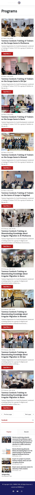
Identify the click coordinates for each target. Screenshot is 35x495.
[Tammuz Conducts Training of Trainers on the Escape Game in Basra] (17, 104)
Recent (26, 432)
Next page (28, 414)
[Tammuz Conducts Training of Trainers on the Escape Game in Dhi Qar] (17, 66)
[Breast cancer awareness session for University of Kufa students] (6, 469)
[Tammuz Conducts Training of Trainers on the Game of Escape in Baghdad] (17, 180)
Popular (9, 432)
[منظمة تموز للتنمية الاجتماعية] (14, 2)
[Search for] (33, 3)
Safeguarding (5, 474)
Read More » (7, 53)
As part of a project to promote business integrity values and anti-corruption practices (22, 460)
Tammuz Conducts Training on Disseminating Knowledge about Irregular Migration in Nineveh (14, 314)
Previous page (8, 414)
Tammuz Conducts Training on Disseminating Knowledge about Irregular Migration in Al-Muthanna (16, 233)
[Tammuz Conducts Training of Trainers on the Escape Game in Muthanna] (17, 28)
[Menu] (2, 3)
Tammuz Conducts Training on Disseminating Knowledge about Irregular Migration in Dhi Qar (14, 354)
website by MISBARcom (17, 487)
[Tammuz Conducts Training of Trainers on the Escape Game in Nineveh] (17, 142)
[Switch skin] (5, 3)
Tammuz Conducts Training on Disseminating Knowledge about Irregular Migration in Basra (14, 273)
